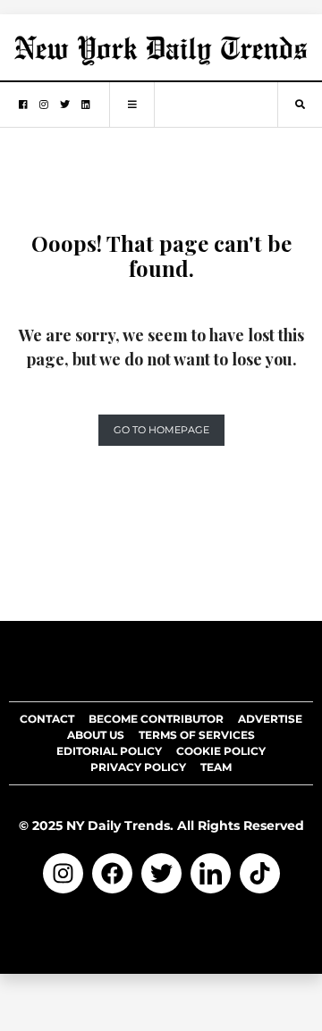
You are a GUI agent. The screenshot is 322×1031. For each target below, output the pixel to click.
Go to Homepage (161, 429)
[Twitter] (161, 873)
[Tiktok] (260, 873)
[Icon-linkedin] (211, 873)
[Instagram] (63, 873)
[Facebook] (112, 873)
